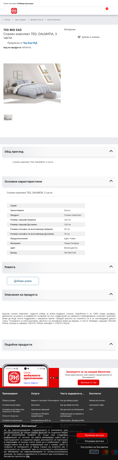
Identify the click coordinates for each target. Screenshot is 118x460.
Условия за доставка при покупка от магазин (13, 410)
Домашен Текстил (37, 20)
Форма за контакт (97, 400)
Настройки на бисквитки (94, 447)
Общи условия (8, 400)
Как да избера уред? (69, 400)
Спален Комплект (73, 215)
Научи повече (31, 383)
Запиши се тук (88, 382)
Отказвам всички (94, 441)
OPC (91, 409)
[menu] (6, 11)
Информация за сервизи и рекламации (72, 415)
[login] (112, 11)
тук (27, 456)
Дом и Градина (20, 20)
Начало (7, 20)
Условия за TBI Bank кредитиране (40, 415)
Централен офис (96, 405)
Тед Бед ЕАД (30, 43)
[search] (98, 11)
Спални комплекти (53, 20)
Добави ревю (23, 281)
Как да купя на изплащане (72, 409)
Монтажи (35, 405)
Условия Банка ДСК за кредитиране (41, 421)
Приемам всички (94, 435)
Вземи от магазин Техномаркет (45, 400)
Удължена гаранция (40, 409)
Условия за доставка (11, 405)
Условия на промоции (12, 420)
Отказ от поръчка (10, 416)
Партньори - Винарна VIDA (72, 420)
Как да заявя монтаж (69, 405)
